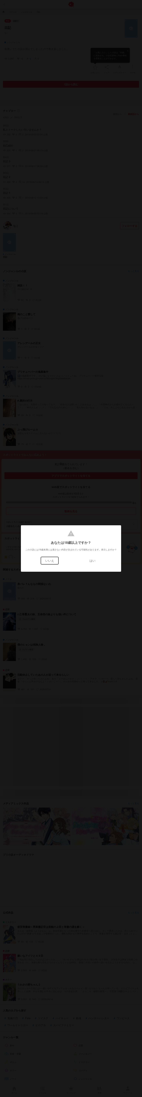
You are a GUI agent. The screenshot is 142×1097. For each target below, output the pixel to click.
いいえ (49, 560)
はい (92, 560)
